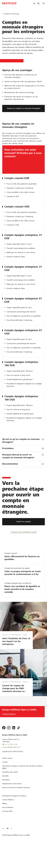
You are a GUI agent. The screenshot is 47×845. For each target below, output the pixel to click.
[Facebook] (3, 727)
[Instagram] (8, 727)
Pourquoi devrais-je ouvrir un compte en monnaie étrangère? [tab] (18, 456)
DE (3, 828)
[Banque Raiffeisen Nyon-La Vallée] (9, 3)
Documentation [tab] (10, 464)
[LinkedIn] (13, 727)
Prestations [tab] (8, 448)
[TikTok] (18, 727)
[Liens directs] (34, 3)
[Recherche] (38, 3)
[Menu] (43, 3)
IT (11, 828)
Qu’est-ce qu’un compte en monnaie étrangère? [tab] (21, 440)
